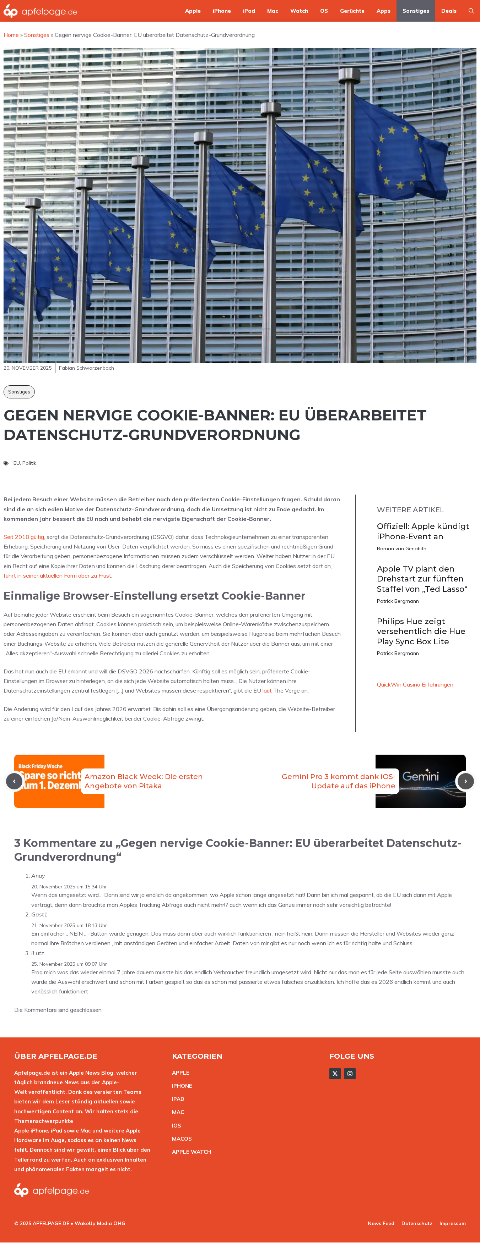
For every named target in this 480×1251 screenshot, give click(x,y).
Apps (383, 10)
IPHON (180, 1085)
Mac (272, 10)
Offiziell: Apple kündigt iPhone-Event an (423, 531)
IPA (176, 1099)
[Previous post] (14, 781)
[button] (471, 11)
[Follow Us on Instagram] (350, 1073)
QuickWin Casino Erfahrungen (415, 684)
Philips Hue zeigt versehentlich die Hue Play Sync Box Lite (421, 631)
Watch (299, 10)
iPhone (222, 10)
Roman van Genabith (401, 548)
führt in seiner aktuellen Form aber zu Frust (57, 575)
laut (267, 690)
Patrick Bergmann (398, 601)
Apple (193, 10)
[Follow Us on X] (335, 1073)
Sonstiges (416, 10)
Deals (449, 10)
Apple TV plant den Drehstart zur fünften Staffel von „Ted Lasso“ (422, 579)
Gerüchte (352, 10)
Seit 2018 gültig (24, 536)
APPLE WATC (189, 1151)
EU (17, 463)
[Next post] (465, 781)
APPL (179, 1072)
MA (176, 1112)
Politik (29, 463)
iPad (249, 10)
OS (324, 10)
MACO (180, 1138)
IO (175, 1125)
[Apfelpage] (40, 11)
